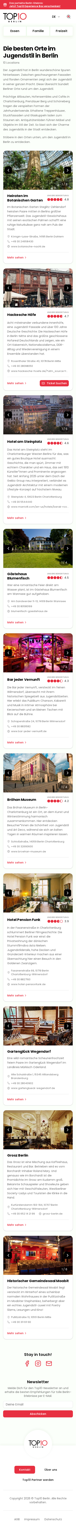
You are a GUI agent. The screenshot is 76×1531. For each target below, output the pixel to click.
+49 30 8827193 (20, 979)
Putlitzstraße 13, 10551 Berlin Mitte (31, 1317)
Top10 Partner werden (38, 1480)
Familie (38, 31)
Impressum (32, 1519)
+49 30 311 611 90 (21, 1322)
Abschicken (38, 1414)
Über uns (50, 1470)
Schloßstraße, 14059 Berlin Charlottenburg (37, 841)
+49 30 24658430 (22, 241)
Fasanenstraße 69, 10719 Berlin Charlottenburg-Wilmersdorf (30, 972)
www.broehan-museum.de (28, 851)
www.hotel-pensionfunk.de (28, 984)
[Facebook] (27, 1363)
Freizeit (61, 31)
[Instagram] (38, 1363)
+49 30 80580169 (21, 606)
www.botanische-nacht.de (28, 246)
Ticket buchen (57, 383)
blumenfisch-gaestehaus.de (29, 611)
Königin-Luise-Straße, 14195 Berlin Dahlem (37, 236)
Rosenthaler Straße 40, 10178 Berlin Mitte (36, 361)
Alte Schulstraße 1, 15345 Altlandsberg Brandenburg (34, 1076)
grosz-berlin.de (53, 1214)
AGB (17, 1519)
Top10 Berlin (42, 1498)
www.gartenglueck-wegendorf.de (33, 1088)
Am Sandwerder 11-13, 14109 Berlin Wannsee (38, 601)
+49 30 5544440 (21, 502)
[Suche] (68, 16)
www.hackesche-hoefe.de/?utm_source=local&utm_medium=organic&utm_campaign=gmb (40, 371)
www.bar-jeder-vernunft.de (29, 731)
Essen (14, 31)
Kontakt (24, 1470)
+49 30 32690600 (22, 846)
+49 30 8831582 (21, 726)
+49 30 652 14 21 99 (23, 1214)
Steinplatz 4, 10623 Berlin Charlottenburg (36, 497)
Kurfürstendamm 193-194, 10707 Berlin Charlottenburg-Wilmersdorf (34, 1207)
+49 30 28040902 (22, 1083)
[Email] (49, 1363)
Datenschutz (53, 1519)
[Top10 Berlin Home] (38, 1444)
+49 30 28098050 (22, 366)
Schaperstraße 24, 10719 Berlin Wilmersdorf (38, 721)
